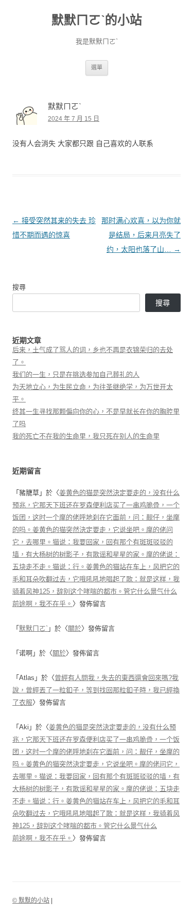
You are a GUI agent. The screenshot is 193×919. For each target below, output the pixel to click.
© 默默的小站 (30, 900)
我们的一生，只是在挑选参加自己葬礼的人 (75, 374)
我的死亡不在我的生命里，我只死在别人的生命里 (86, 436)
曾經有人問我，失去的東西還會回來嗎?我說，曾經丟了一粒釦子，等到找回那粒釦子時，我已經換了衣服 (96, 690)
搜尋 (19, 287)
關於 (74, 628)
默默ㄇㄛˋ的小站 (96, 20)
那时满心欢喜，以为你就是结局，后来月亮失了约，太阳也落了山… (141, 234)
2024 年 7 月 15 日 (73, 118)
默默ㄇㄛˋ (33, 628)
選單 (96, 67)
